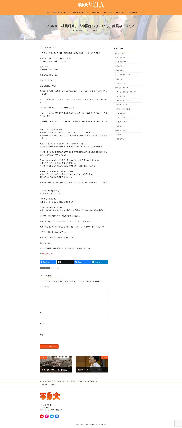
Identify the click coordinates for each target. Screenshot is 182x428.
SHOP (52, 384)
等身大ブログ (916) (121, 88)
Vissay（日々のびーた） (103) (126, 92)
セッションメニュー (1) (122, 75)
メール (42, 324)
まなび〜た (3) (121, 96)
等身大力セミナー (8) (123, 118)
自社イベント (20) (122, 122)
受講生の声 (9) (121, 83)
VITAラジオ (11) (120, 53)
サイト (42, 335)
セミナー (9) (119, 79)
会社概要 (44, 384)
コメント (44, 287)
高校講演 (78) (121, 126)
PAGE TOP (176, 413)
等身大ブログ (55, 268)
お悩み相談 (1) (119, 66)
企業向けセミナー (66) (124, 100)
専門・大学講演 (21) (123, 109)
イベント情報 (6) (120, 57)
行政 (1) (119, 135)
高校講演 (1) (120, 139)
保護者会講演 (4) (122, 105)
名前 (41, 313)
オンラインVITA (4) (121, 62)
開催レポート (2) (120, 130)
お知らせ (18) (119, 70)
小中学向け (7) (121, 113)
